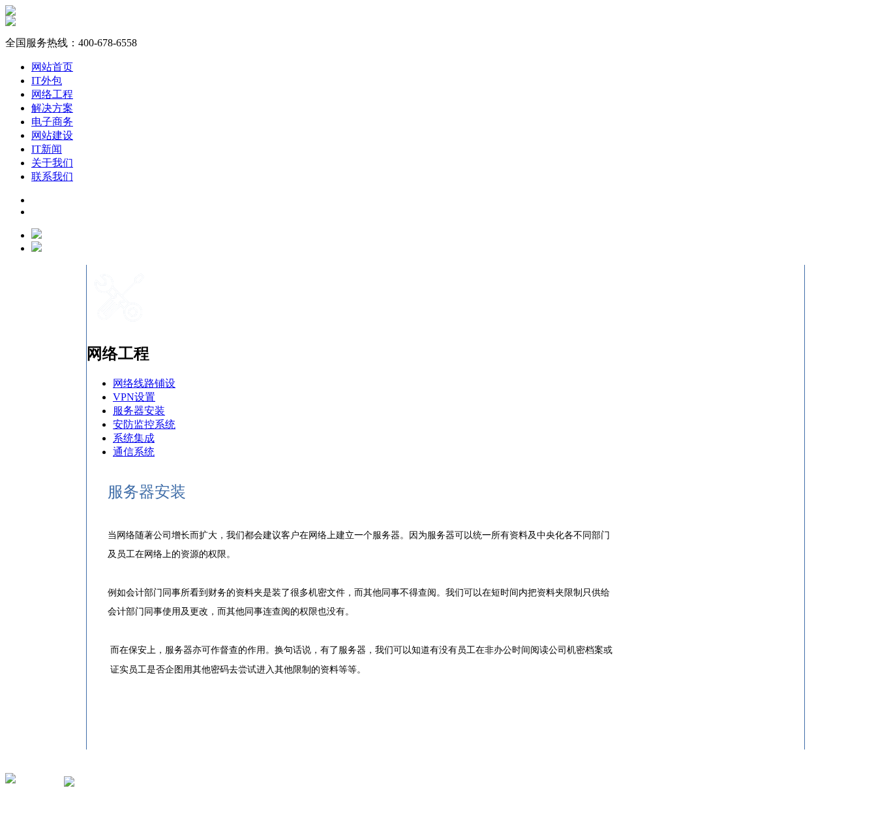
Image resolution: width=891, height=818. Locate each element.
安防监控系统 (144, 424)
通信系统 (134, 451)
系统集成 (134, 438)
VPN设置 (134, 396)
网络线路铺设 (144, 383)
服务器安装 (139, 410)
